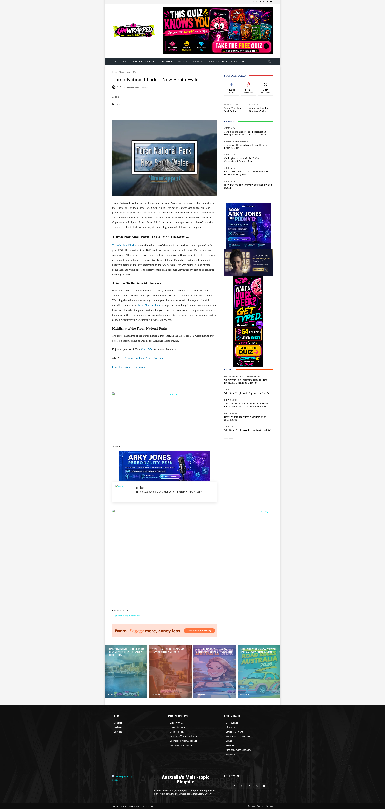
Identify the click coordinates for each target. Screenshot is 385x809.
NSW (134, 72)
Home (114, 72)
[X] (267, 2)
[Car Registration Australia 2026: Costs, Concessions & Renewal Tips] (214, 671)
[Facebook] (253, 2)
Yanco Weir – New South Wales (233, 109)
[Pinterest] (260, 2)
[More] (184, 112)
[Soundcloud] (264, 2)
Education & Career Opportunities (242, 376)
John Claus (200, 694)
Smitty (122, 87)
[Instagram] (256, 2)
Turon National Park (123, 245)
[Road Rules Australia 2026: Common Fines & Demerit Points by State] (259, 671)
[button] (269, 61)
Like (231, 83)
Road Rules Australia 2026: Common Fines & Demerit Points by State (246, 173)
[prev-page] (226, 194)
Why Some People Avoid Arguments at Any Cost (247, 393)
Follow (248, 83)
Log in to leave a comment (127, 615)
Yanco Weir (147, 349)
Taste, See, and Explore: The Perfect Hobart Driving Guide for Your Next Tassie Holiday (245, 133)
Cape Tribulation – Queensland (129, 366)
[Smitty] (114, 87)
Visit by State (124, 72)
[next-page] (231, 194)
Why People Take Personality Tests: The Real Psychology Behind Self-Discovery (246, 381)
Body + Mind (230, 400)
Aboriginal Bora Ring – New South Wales (260, 109)
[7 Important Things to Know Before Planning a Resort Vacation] (170, 671)
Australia (229, 128)
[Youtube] (271, 2)
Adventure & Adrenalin (236, 141)
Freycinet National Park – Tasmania (143, 358)
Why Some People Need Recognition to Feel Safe (248, 430)
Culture (228, 390)
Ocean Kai (112, 694)
